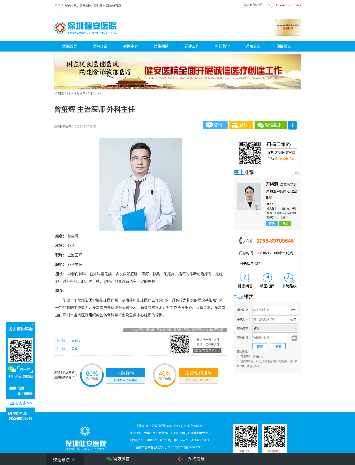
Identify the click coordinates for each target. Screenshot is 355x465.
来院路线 (289, 286)
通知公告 (253, 46)
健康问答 (245, 286)
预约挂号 (196, 459)
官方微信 (121, 459)
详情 (272, 223)
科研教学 (222, 46)
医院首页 (69, 46)
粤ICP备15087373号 (159, 440)
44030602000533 (200, 440)
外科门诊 (93, 93)
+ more (296, 173)
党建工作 (191, 46)
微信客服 (273, 125)
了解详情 (125, 376)
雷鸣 (74, 348)
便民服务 (283, 46)
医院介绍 (100, 46)
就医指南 (267, 286)
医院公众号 (256, 4)
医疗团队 (79, 93)
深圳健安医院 (62, 93)
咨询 (218, 125)
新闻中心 (130, 46)
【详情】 (284, 217)
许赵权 (76, 340)
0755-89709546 (288, 5)
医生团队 (161, 46)
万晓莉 (272, 184)
